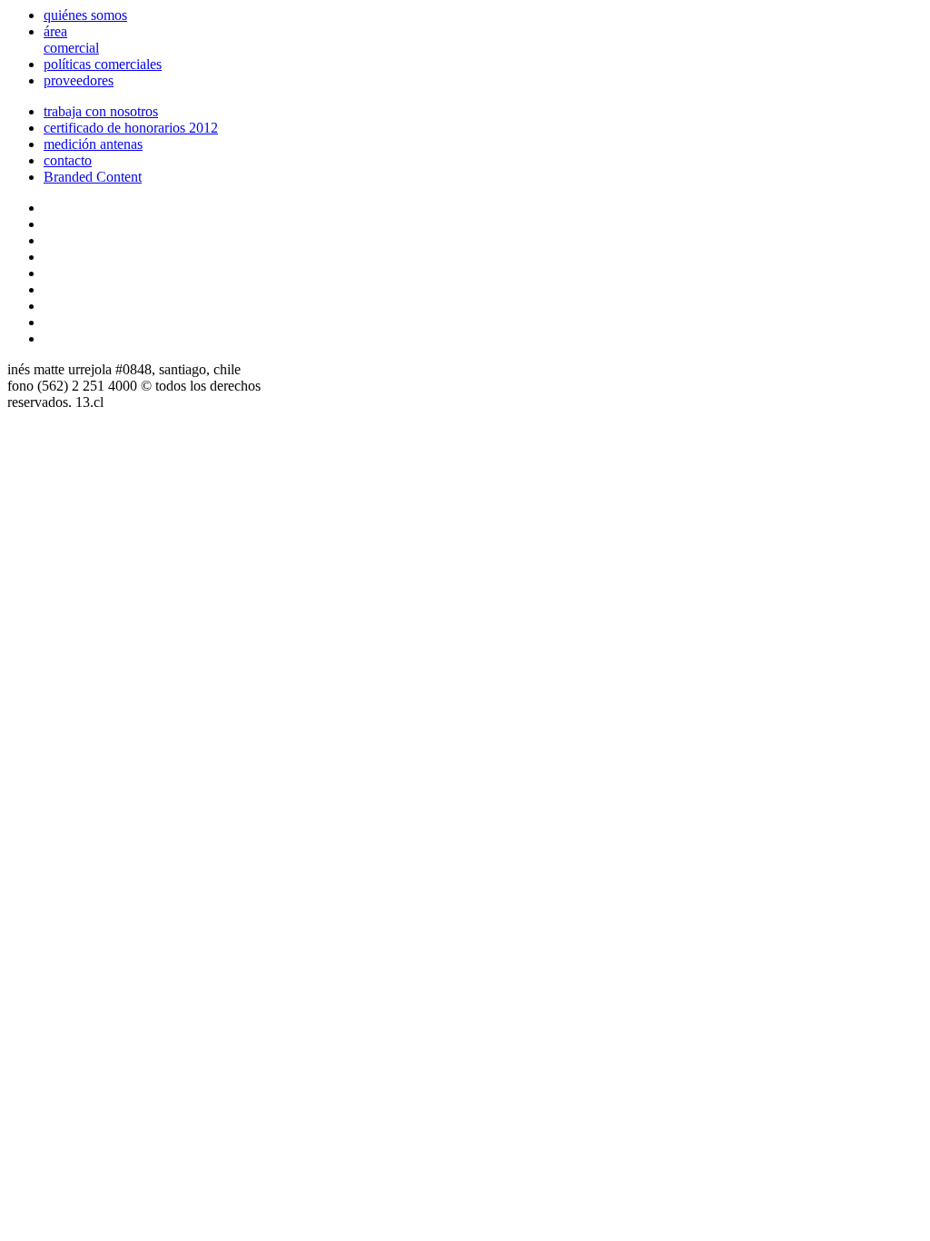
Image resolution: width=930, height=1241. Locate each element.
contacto (68, 160)
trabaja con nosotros (101, 111)
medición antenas (93, 144)
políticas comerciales (103, 64)
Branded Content (93, 176)
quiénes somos (85, 15)
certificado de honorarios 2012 (131, 127)
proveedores (79, 80)
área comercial (71, 39)
